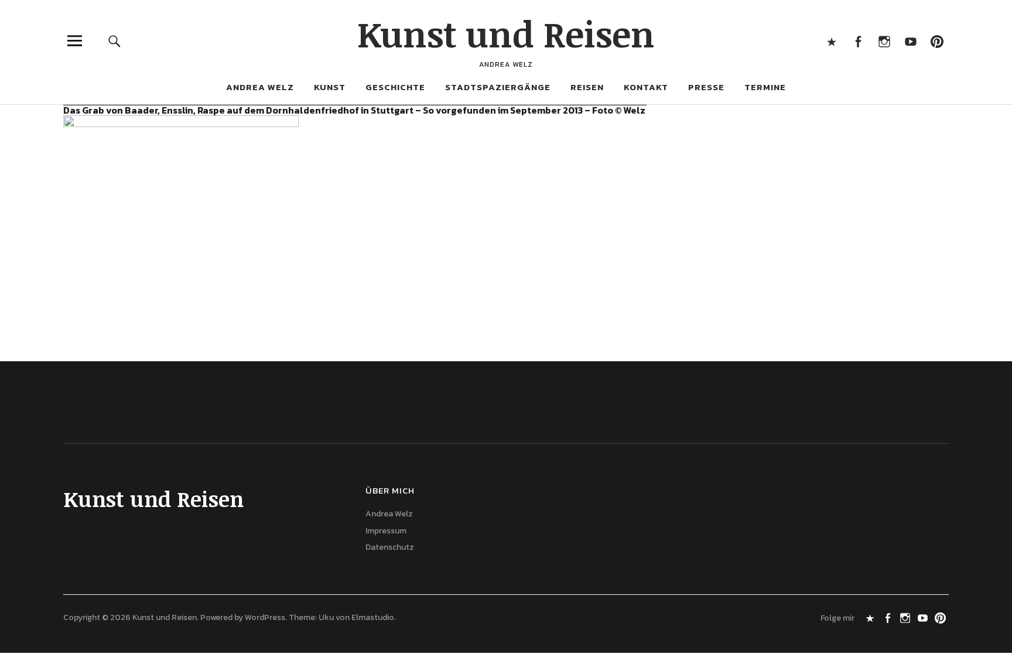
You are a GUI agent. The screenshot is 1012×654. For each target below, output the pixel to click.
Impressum (385, 531)
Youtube (910, 40)
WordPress (265, 617)
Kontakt (646, 87)
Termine (765, 87)
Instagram (884, 40)
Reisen (587, 87)
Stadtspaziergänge (498, 87)
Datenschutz (389, 547)
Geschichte (395, 87)
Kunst (330, 87)
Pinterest (937, 40)
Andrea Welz (260, 87)
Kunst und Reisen (506, 33)
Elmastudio (372, 617)
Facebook (858, 40)
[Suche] (115, 40)
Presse (706, 87)
